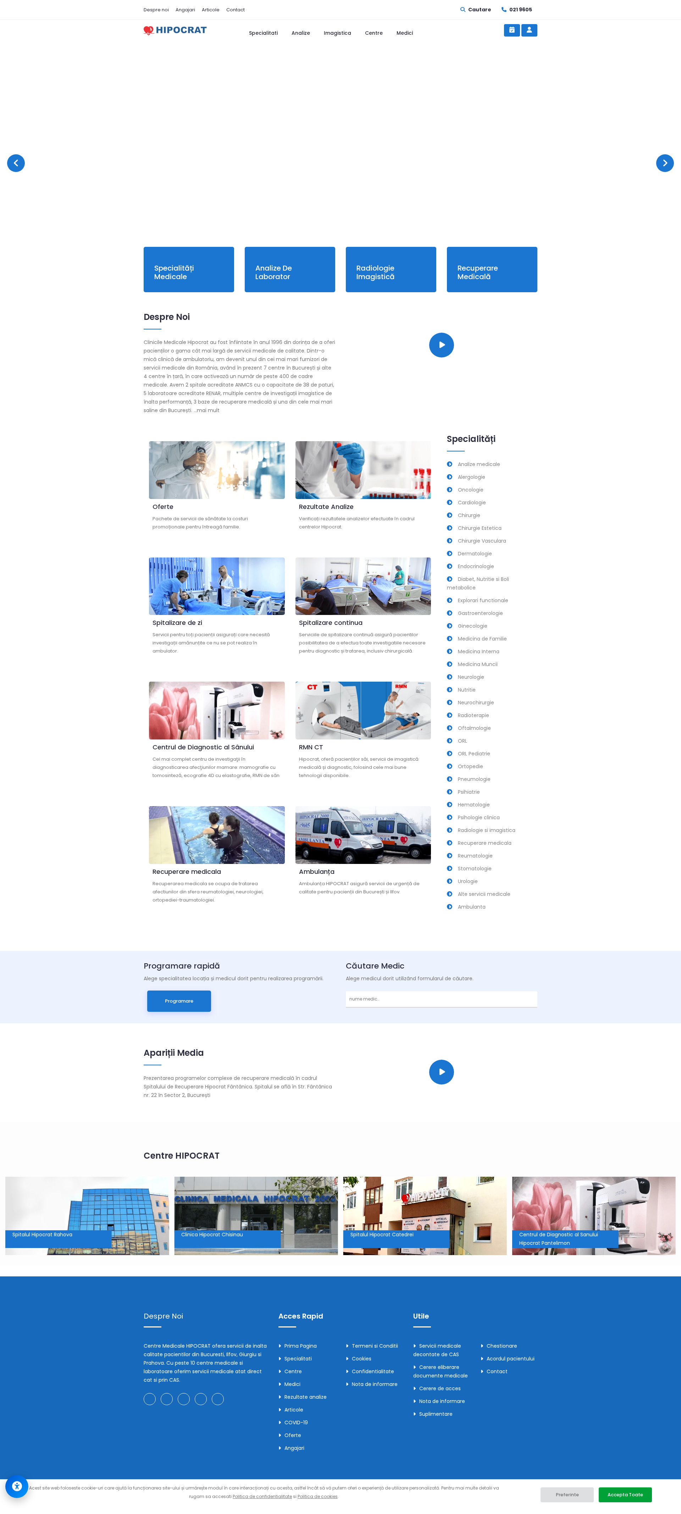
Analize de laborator (273, 272)
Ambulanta (472, 906)
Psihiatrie (469, 791)
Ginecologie (472, 626)
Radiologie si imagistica (486, 830)
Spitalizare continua (330, 622)
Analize (301, 33)
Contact (235, 9)
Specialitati (263, 33)
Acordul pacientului (511, 1358)
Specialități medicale (174, 272)
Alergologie (471, 477)
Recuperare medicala (187, 871)
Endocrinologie (476, 566)
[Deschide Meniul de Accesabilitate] (16, 1486)
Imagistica (337, 33)
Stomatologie (475, 868)
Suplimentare (436, 1414)
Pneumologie (474, 779)
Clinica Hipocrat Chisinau (43, 1234)
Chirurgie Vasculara (482, 540)
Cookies (361, 1358)
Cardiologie (472, 502)
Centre (374, 33)
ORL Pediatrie (474, 753)
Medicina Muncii (478, 664)
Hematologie (474, 804)
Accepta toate (625, 1494)
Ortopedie (470, 766)
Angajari (185, 9)
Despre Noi (163, 1316)
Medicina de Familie (482, 638)
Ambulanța (316, 871)
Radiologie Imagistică (375, 272)
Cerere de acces (440, 1388)
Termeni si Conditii (375, 1345)
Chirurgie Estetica (480, 528)
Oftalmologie (474, 728)
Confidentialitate (373, 1371)
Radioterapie (473, 715)
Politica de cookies (318, 1496)
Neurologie (471, 677)
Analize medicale (479, 464)
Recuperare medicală (478, 272)
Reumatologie (475, 855)
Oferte (163, 506)
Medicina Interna (478, 651)
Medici (405, 33)
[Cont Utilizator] (529, 30)
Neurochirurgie (476, 702)
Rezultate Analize (326, 506)
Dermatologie (475, 553)
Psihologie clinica (479, 817)
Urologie (468, 881)
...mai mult (207, 410)
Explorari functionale (483, 600)
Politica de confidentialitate (262, 1496)
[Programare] (512, 30)
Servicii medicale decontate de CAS (437, 1350)
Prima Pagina (300, 1345)
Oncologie (470, 489)
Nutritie (467, 689)
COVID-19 (296, 1422)
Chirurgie (469, 515)
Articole (211, 9)
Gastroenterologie (480, 613)
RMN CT (311, 747)
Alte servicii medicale (484, 894)
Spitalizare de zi (177, 622)
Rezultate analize (305, 1397)
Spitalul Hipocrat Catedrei (217, 1234)
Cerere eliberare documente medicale (440, 1371)
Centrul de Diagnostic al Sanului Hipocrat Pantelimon (389, 1239)
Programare (168, 174)
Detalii (215, 174)
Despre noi (156, 9)
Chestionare (502, 1345)
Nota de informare (375, 1384)
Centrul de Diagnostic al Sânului (203, 747)
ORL (462, 740)
